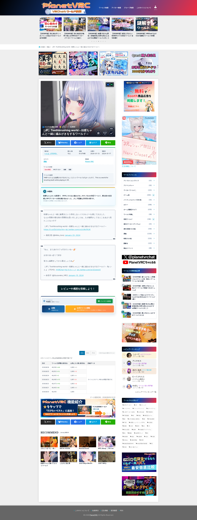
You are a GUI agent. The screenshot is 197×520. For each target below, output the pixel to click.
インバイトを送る (105, 301)
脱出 (133, 436)
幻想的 (150, 422)
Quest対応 (48, 169)
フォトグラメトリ (139, 408)
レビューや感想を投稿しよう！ (78, 288)
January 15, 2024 (76, 275)
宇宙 (125, 422)
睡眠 (130, 433)
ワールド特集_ (138, 214)
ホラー (138, 205)
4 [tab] (98, 41)
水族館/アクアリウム (145, 429)
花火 (147, 436)
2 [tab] (94, 41)
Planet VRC (89, 162)
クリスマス (127, 408)
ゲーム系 (137, 195)
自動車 (140, 436)
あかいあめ (137, 370)
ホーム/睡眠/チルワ (138, 209)
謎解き (138, 243)
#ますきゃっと (70, 270)
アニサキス (136, 361)
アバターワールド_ (138, 190)
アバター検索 (116, 8)
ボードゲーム (151, 408)
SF (136, 405)
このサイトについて (144, 8)
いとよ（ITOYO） (51, 154)
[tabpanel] (99, 28)
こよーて (136, 354)
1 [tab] (92, 41)
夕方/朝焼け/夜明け (134, 419)
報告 (111, 128)
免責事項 (95, 510)
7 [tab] (105, 41)
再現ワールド (137, 219)
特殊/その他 (138, 238)
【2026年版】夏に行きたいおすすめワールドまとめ (143, 314)
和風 (139, 415)
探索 (125, 426)
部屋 (70, 169)
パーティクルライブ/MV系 (138, 200)
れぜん (135, 386)
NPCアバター (57, 169)
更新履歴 (114, 510)
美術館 (126, 436)
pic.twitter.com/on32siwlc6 (89, 270)
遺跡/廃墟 (134, 440)
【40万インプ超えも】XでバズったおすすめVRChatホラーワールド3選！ (143, 297)
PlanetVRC (94, 515)
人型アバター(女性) (129, 412)
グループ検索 (129, 8)
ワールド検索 (103, 8)
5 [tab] (101, 41)
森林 (134, 429)
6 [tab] (103, 41)
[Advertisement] (78, 332)
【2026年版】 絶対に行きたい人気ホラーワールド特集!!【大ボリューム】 (143, 288)
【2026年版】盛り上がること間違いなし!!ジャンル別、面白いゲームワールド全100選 (143, 279)
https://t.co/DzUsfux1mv (54, 229)
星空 (138, 426)
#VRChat (60, 270)
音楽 (125, 447)
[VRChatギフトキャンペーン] (139, 96)
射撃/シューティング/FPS (137, 422)
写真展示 (150, 412)
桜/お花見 (126, 429)
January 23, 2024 (72, 235)
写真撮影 (126, 415)
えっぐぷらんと (138, 376)
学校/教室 (151, 419)
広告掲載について (129, 166)
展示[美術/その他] (138, 229)
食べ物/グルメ (134, 447)
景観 (45, 162)
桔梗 (65, 169)
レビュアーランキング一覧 (145, 392)
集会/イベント (138, 248)
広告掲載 (105, 510)
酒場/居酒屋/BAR (128, 443)
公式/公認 (141, 412)
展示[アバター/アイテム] (138, 224)
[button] (135, 162)
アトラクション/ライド (138, 180)
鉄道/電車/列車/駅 (142, 443)
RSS (121, 510)
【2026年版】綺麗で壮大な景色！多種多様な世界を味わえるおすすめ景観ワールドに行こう (143, 306)
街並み (126, 440)
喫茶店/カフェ (148, 415)
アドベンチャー (138, 185)
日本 (131, 426)
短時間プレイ (139, 433)
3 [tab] (96, 41)
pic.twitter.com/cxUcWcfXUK (78, 229)
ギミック (143, 405)
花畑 (153, 436)
